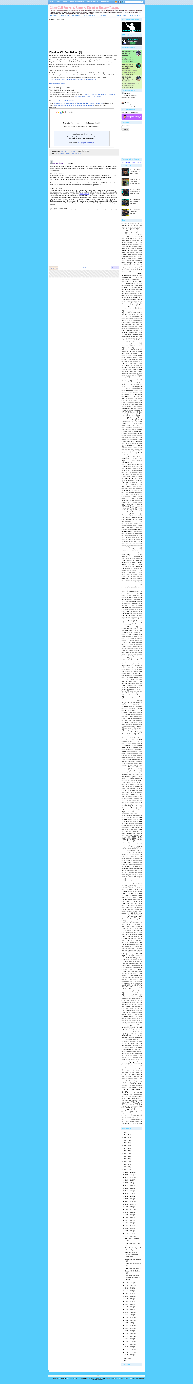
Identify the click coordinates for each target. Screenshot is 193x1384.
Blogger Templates (138, 1378)
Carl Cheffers (127, 357)
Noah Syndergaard (126, 804)
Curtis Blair (137, 410)
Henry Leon (137, 547)
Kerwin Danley (137, 664)
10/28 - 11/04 (129, 1196)
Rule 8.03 (139, 961)
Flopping (124, 508)
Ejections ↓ (104, 15)
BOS (134, 281)
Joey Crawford (137, 623)
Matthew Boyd (125, 749)
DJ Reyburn (131, 412)
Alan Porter (125, 238)
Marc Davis (136, 712)
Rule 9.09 (132, 969)
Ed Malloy (139, 470)
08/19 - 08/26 (129, 1223)
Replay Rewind (131, 848)
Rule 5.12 (132, 940)
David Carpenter (127, 435)
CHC (130, 351)
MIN (128, 702)
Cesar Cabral (127, 369)
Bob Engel (134, 307)
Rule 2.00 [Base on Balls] (133, 887)
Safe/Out (124, 989)
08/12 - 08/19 (129, 1225)
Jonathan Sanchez (134, 640)
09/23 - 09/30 (129, 1209)
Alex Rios (139, 244)
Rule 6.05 (139, 944)
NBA (123, 786)
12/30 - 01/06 (129, 1172)
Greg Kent (124, 535)
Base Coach (138, 285)
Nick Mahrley (132, 800)
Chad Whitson (129, 371)
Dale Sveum (132, 414)
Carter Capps (132, 363)
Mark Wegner (137, 728)
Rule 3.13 (135, 920)
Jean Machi (139, 589)
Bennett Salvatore (130, 293)
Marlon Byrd (127, 730)
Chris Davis (134, 381)
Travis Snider (127, 1070)
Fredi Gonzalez (134, 515)
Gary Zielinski (127, 521)
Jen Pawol (137, 599)
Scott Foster (136, 994)
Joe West (139, 621)
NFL (128, 788)
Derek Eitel (137, 447)
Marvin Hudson (127, 734)
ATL (134, 229)
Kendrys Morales (127, 663)
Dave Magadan (127, 429)
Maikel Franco (138, 704)
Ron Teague (138, 870)
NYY (126, 790)
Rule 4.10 (126, 928)
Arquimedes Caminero (127, 273)
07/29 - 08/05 (129, 1231)
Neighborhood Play (127, 792)
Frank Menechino (137, 512)
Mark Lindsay (134, 722)
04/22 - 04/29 (129, 1312)
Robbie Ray (136, 856)
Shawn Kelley (133, 1012)
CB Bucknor (131, 349)
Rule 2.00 (136, 883)
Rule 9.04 (130, 967)
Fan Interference (126, 500)
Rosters (130, 876)
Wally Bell (124, 1106)
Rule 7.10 (136, 955)
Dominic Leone (127, 460)
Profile (123, 835)
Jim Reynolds (126, 613)
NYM (140, 788)
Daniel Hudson (132, 421)
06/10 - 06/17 (129, 1293)
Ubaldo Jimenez (136, 1085)
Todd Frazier (138, 1049)
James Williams (125, 582)
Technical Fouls (126, 1032)
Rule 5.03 (138, 932)
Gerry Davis (138, 529)
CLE (125, 353)
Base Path (127, 287)
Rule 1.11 (128, 880)
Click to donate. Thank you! (130, 112)
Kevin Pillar (130, 671)
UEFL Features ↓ (90, 15)
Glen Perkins (137, 531)
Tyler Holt (138, 1081)
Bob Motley (127, 310)
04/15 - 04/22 (129, 1315)
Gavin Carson (137, 521)
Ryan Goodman (136, 977)
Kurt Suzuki (130, 679)
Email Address (126, 125)
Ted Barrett (138, 1032)
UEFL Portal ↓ (135, 15)
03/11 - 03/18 (129, 1328)
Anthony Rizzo (137, 268)
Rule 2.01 (136, 915)
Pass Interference (137, 811)
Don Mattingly (126, 462)
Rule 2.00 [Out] (136, 905)
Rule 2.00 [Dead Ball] (135, 891)
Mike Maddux (125, 771)
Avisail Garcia (125, 279)
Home (85, 267)
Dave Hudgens (138, 427)
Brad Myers (137, 314)
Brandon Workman (137, 320)
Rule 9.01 (128, 965)
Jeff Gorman (133, 593)
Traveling (124, 1066)
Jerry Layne (135, 605)
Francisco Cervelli (126, 512)
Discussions (138, 458)
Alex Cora (124, 244)
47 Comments (73, 151)
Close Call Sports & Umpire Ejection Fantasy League (84, 7)
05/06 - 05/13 (129, 1307)
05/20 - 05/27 (129, 1301)
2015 (125, 1161)
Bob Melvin (138, 309)
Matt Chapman (133, 741)
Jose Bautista (133, 646)
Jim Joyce (126, 611)
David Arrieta (138, 433)
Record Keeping (132, 846)
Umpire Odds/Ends (132, 1089)
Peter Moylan (134, 829)
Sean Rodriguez (126, 1004)
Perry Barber (130, 825)
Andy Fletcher (137, 256)
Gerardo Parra (138, 527)
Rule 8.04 (126, 963)
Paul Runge (133, 821)
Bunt (123, 349)
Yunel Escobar (135, 1121)
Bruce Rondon (125, 344)
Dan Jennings (134, 418)
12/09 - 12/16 (129, 1180)
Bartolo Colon (129, 285)
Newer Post (53, 268)
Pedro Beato (133, 823)
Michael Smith (136, 757)
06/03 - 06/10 (129, 1296)
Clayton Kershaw (127, 392)
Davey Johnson (128, 433)
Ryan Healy (124, 979)
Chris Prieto (131, 384)
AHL (137, 225)
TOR (140, 1028)
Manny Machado (137, 710)
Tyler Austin (134, 1078)
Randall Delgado (135, 843)
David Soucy (132, 443)
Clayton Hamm (138, 390)
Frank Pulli (125, 514)
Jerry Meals (125, 607)
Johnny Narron (125, 636)
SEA (132, 985)
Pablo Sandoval (128, 809)
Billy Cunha (130, 301)
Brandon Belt (135, 316)
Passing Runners (128, 813)
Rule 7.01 (139, 948)
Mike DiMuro (132, 767)
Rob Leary (126, 854)
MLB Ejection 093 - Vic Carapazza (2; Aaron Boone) (135, 171)
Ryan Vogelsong (138, 981)
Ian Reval (130, 556)
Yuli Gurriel (126, 1121)
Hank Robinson (125, 543)
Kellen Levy (133, 660)
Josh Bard (125, 650)
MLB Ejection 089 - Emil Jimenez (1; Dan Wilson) (135, 201)
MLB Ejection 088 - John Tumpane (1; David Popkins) (135, 191)
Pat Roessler (125, 817)
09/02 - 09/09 (129, 1217)
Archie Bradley (135, 271)
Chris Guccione (130, 383)
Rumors (124, 973)
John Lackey (134, 630)
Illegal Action (125, 558)
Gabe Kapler (125, 517)
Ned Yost (135, 790)
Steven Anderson (131, 1022)
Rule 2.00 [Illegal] (131, 897)
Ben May (139, 291)
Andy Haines (138, 258)
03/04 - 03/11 (129, 1331)
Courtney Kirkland (127, 406)
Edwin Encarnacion (137, 476)
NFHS (123, 788)
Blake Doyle (126, 303)
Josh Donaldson (135, 650)
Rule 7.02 (127, 950)
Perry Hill (138, 825)
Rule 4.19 (137, 930)
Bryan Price (135, 344)
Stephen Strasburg (131, 1018)
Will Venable (125, 1112)
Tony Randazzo (134, 1063)
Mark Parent (126, 726)
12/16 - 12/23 (129, 1177)
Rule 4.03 (124, 924)
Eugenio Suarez (131, 496)
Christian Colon (125, 388)
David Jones (135, 437)
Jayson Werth (131, 589)
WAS (136, 1104)
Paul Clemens (133, 817)
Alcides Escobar (126, 242)
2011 (125, 1358)
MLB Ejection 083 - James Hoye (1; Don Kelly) (135, 211)
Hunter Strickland (127, 552)
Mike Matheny (134, 771)
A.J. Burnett (124, 223)
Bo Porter (133, 305)
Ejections (68, 153)
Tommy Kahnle (125, 1059)
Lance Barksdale (127, 685)
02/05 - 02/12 (129, 1341)
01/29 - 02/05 (129, 1344)
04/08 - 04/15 (129, 1317)
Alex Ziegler (131, 248)
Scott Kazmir (134, 996)
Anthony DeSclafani (126, 266)
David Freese (136, 435)
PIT (141, 808)
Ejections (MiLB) (127, 480)
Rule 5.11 (124, 940)
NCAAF (137, 786)
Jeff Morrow (129, 597)
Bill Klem (132, 297)
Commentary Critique (133, 402)
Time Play (139, 1047)
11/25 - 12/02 (129, 1185)
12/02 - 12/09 (129, 1183)
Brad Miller (128, 314)
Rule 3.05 (126, 919)
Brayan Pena (126, 322)
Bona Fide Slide (137, 311)
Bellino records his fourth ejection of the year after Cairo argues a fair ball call (78, 103)
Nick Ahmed (130, 796)
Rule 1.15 (135, 882)
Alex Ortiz (132, 244)
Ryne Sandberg (137, 983)
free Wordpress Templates (125, 1378)
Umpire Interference (129, 1087)
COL (131, 353)
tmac (140, 1123)
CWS (136, 353)
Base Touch (138, 287)
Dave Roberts (138, 431)
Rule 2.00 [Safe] (126, 911)
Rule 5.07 (130, 936)
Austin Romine (136, 277)
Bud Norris (137, 347)
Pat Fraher (139, 813)
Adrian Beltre (131, 234)
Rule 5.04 (124, 934)
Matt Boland (132, 739)
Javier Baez (130, 587)
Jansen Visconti (134, 582)
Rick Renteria (132, 851)
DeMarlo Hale (131, 445)
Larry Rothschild (131, 689)
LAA (140, 681)
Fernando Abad (136, 502)
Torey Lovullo (125, 1065)
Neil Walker (137, 792)
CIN (140, 351)
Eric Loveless (125, 494)
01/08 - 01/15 (129, 1352)
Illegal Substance (127, 560)
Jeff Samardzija (128, 599)
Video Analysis (136, 1102)
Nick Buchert (125, 798)
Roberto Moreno (137, 858)
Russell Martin (132, 973)
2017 (125, 1156)
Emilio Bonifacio (132, 486)
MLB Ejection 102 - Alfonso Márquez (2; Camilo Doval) (127, 79)
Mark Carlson (132, 718)
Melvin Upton (130, 753)
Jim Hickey (139, 609)
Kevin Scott (138, 671)
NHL (134, 788)
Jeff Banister (133, 591)
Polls (137, 833)
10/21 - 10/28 (129, 1199)
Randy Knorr (125, 845)
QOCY (134, 839)
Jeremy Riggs (135, 603)
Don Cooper (136, 460)
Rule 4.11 (134, 928)
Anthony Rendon (126, 268)
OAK (125, 806)
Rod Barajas (137, 864)
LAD (126, 683)
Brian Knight (132, 334)
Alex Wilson (134, 246)
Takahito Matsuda (132, 1029)
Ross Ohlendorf (132, 874)
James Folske (136, 576)
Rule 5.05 (133, 934)
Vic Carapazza (133, 1100)
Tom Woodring (134, 1057)
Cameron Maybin (137, 355)
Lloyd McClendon (136, 695)
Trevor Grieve (125, 1074)
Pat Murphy (136, 815)
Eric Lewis (137, 492)
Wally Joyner (134, 1106)
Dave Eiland (129, 427)
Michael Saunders (126, 757)
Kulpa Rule (138, 677)
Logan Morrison (128, 697)
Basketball (139, 289)
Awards (133, 279)
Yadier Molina (136, 1113)
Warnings (131, 1108)
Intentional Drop (126, 566)
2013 (125, 1167)
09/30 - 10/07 (129, 1207)
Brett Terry (139, 328)
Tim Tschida (133, 1045)
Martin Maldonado (137, 730)
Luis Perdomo (134, 698)
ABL (131, 225)
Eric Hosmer (129, 492)
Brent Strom (136, 324)
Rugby (127, 878)
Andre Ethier (139, 252)
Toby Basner (127, 1049)
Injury (126, 562)
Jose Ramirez (131, 648)
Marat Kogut (127, 712)
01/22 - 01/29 (129, 1347)
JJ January (135, 568)
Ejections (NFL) (134, 482)
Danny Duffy (132, 423)
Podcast (129, 833)
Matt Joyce (137, 743)
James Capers (126, 576)
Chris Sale (139, 384)
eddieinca (127, 93)
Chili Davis (133, 377)
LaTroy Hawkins (135, 683)
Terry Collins (129, 1034)
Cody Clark (137, 398)
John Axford (134, 624)
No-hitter (136, 802)
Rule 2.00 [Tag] (126, 915)
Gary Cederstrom (127, 519)
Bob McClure (130, 308)
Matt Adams (131, 735)
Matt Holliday (129, 743)
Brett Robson (132, 328)
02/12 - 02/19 (129, 1339)
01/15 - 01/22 (129, 1349)
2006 (125, 1361)
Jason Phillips (133, 586)
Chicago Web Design (112, 1378)
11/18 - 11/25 (129, 1188)
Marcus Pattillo (126, 714)
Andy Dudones (127, 256)
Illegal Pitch (135, 558)
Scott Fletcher (127, 994)
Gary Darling (138, 519)
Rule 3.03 (139, 917)
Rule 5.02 (130, 932)
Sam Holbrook (137, 991)
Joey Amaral (128, 623)
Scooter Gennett (128, 992)
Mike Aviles (134, 763)
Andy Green (127, 258)
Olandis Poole (126, 808)
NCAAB (130, 786)
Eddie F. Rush (136, 472)
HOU (137, 539)
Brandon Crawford (126, 318)
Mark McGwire (129, 724)
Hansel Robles (136, 543)
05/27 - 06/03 (129, 1299)
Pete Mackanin (125, 827)
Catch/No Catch (126, 367)
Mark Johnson (136, 720)
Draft (123, 468)
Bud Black (127, 348)
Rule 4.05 (139, 924)
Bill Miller (139, 297)
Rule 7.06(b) (130, 954)
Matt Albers (139, 735)
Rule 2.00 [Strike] (133, 913)
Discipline (130, 458)
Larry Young (133, 691)
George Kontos (132, 525)
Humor (138, 550)
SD (125, 985)
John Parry (131, 632)
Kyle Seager (133, 681)
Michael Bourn (138, 753)
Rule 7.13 (133, 958)
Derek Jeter (124, 449)
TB (122, 1028)
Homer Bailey (132, 550)
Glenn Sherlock (125, 533)
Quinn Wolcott (126, 841)
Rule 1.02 (134, 878)
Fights (126, 506)
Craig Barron (137, 406)
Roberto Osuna (138, 860)
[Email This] (81, 151)
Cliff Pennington (125, 394)
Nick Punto (129, 802)
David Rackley (131, 441)
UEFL (79, 153)
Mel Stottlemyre (133, 751)
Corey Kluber (125, 404)
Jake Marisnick (132, 572)
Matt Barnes (134, 737)
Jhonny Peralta (130, 609)
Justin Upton (132, 656)
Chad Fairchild (137, 369)
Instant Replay (137, 562)
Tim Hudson (132, 1041)
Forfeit (140, 508)
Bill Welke (136, 299)
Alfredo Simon (133, 250)
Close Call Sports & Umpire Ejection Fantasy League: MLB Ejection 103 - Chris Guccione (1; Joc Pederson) (129, 97)
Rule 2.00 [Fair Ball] (130, 893)
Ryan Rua (129, 981)
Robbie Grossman (126, 856)
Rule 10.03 (128, 883)
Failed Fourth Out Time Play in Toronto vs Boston (135, 181)
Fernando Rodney (126, 504)
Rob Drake (138, 852)
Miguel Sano (125, 763)
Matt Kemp (125, 745)
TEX (127, 1028)
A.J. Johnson (133, 223)
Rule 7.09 (127, 955)
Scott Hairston (125, 996)
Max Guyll (134, 749)
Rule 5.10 (136, 938)
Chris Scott (126, 386)
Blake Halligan (135, 303)
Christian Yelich (135, 388)
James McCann (126, 580)
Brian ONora (131, 336)
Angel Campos (127, 262)
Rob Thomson (136, 854)
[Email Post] (78, 151)
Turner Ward (136, 1076)
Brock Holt (131, 340)
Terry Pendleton (134, 1035)
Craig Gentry (137, 408)
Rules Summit (135, 971)
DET (123, 412)
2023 (125, 1140)
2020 (125, 1148)
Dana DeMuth (130, 420)
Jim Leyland (136, 611)
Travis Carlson (132, 1066)
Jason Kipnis (125, 586)
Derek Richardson (135, 449)
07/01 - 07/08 (129, 1285)
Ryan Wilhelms (126, 983)
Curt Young (129, 410)
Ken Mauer (139, 661)
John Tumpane (133, 634)
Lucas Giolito (126, 698)
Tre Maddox (136, 1070)
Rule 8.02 (130, 961)
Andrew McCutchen (137, 254)
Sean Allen (137, 1000)
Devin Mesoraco (132, 455)
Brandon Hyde (126, 320)
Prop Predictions (134, 835)
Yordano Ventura (137, 1119)
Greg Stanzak (132, 535)
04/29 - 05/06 (129, 1309)
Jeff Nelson (138, 597)
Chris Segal (135, 386)
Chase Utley (131, 375)
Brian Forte (138, 330)
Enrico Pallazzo (136, 488)
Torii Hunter (136, 1065)
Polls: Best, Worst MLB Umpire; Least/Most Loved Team (132, 1254)
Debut (140, 445)
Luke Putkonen (131, 700)
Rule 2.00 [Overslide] (127, 907)
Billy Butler (124, 301)
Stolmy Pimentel (132, 1024)
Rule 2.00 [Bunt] (127, 889)
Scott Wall (130, 1000)
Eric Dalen (135, 490)
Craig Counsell (126, 408)
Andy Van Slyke (136, 260)
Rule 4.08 (132, 926)
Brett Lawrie (134, 326)
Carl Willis (134, 357)
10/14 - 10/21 (129, 1201)
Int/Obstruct (132, 564)
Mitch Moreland (132, 782)
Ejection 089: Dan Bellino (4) (133, 1268)
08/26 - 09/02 (129, 1220)
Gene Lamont (133, 523)
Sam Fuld (128, 991)
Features (137, 500)
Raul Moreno (134, 845)
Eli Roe (134, 484)
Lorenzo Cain (138, 697)
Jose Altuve (125, 646)
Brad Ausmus (137, 312)
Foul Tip (126, 510)
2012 (125, 1169)
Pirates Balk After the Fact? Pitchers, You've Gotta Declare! (127, 66)
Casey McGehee (134, 365)
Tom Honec (124, 1055)
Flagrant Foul (135, 506)
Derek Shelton (126, 451)
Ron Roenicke (128, 870)
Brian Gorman (128, 332)
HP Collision (125, 541)
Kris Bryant (129, 677)
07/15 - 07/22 (129, 1236)
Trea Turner (125, 1072)
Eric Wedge (134, 494)
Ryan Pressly (133, 979)
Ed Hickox (130, 470)
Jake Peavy (130, 574)
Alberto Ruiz (135, 240)
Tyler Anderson (125, 1078)
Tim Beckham (138, 1039)
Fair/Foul (74, 153)
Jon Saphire (130, 638)
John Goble (133, 628)
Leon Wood (131, 693)
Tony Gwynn (139, 1061)
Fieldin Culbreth (137, 504)
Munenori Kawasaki (134, 784)
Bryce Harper (125, 345)
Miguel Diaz (127, 761)
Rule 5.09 (127, 938)
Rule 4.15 (129, 930)
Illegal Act (137, 556)
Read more (130, 61)
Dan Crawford (133, 416)
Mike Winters (135, 778)
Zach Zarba (125, 1123)
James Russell (136, 580)
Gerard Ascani (129, 527)
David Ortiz (125, 439)
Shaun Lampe (125, 1012)
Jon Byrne (134, 636)
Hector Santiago (126, 547)
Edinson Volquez (126, 474)
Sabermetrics (134, 987)
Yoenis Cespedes (137, 1117)
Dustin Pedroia (132, 468)
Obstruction (135, 806)
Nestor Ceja (125, 794)
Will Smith (138, 1110)
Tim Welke (130, 1047)
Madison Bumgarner (128, 704)
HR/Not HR (135, 541)
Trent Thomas (135, 1072)
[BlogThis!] (83, 151)
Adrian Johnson (134, 237)
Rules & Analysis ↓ (119, 15)
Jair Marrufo (133, 570)
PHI (134, 808)
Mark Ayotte (133, 716)
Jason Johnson (136, 584)
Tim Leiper (139, 1041)
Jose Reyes (139, 648)
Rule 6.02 (132, 942)
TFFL (133, 1028)
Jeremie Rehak (134, 601)
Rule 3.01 (131, 917)
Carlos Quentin (132, 361)
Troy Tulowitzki (126, 1076)
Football (132, 508)
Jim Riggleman (136, 613)
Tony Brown (130, 1061)
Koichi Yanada (133, 675)
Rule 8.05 (133, 963)
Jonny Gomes (125, 642)
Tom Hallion (135, 1053)
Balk (140, 281)
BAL (128, 281)
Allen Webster (130, 252)
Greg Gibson (135, 533)
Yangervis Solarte (126, 1115)
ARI (129, 229)
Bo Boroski (124, 305)
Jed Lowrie (125, 591)
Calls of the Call (126, 355)
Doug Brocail (127, 464)
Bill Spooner (127, 299)
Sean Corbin (136, 1002)
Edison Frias (136, 474)
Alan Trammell (136, 238)
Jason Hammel (125, 584)
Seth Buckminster (137, 1006)
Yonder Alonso (126, 1119)
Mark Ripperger (137, 726)
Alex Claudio (136, 242)
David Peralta (133, 439)
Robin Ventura (127, 862)
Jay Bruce (124, 589)
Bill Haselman (137, 295)
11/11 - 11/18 (129, 1191)
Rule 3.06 (134, 919)
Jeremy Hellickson (126, 603)
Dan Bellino (60, 153)
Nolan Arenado (137, 804)
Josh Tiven (134, 652)
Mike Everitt (135, 769)
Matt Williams (133, 747)
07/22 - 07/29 (129, 1233)
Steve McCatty (132, 1020)
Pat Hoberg (126, 815)
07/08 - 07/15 (129, 1282)
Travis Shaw (138, 1069)
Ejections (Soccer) (126, 484)
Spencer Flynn (138, 1014)
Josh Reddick (125, 652)
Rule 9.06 (124, 969)
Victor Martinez (125, 1102)
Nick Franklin (133, 798)
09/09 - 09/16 (129, 1215)
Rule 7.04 (124, 952)
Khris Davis (134, 673)
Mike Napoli (135, 774)
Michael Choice (126, 755)
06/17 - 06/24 (129, 1291)
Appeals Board (129, 270)
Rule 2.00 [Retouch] (133, 909)
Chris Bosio (128, 379)
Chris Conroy (125, 381)
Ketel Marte (127, 665)
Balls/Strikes (129, 283)
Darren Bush (132, 425)
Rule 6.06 (126, 946)
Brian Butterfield (127, 330)
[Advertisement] (84, 35)
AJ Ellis (127, 227)
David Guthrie (125, 437)
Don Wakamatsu (138, 462)
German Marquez (127, 529)
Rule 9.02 (137, 965)
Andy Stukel (126, 260)
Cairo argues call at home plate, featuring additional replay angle (74, 105)
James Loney (136, 578)
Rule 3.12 (128, 920)
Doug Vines (137, 466)
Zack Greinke (133, 1123)
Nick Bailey (137, 796)
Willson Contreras (136, 1112)
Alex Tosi (125, 246)
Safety (133, 989)
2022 (125, 1143)
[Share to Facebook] (88, 151)
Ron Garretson (128, 868)
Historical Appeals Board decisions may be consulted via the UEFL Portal (73, 79)
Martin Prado (126, 732)
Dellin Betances (128, 447)
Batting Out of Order (129, 291)
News (133, 794)
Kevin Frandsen (133, 667)
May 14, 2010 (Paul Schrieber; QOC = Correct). (100, 94)
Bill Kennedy (125, 297)
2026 (125, 1132)
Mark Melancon (138, 724)
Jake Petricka (138, 574)
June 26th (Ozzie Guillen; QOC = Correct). (87, 96)
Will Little (129, 1110)
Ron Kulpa (138, 868)
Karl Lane (124, 660)
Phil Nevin (132, 831)
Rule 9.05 (137, 967)
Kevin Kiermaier (133, 669)
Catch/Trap (139, 367)
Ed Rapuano (127, 472)
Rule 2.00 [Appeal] (127, 886)
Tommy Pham (134, 1059)
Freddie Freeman (135, 514)
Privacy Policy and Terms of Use (97, 1376)
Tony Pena (125, 1063)
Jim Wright (133, 615)
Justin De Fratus (132, 654)
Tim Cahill (125, 1041)
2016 (125, 1159)
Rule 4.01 (137, 922)
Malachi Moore (128, 706)
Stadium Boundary (129, 1016)
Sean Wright (125, 1006)
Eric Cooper (125, 490)
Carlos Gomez (132, 359)
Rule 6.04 (130, 944)
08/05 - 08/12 (129, 1228)
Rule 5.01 (124, 932)
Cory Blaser (134, 404)
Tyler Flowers (130, 1081)
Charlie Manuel (133, 373)
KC (128, 658)
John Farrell (130, 627)
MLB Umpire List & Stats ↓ (70, 15)
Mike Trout (126, 778)
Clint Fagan (135, 394)
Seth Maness (129, 1008)
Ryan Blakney (134, 975)
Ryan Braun (125, 977)
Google (97, 1378)
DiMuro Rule (132, 456)
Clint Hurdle (125, 396)
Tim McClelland (129, 1043)
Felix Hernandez (125, 502)
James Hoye (125, 578)
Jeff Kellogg (132, 595)
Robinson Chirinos (127, 864)
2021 (125, 1145)
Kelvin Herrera (130, 661)
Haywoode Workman (126, 545)
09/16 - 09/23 (129, 1212)
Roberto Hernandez (126, 858)
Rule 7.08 (139, 954)
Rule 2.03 (124, 917)
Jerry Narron (134, 607)
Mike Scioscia (137, 777)
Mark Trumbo (127, 728)
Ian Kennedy (135, 554)
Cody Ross (124, 400)
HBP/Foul (130, 539)
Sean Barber (125, 1002)
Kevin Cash (136, 665)
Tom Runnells (133, 1055)
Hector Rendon (136, 545)
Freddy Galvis (125, 515)
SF (138, 985)
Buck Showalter (137, 346)
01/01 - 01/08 (129, 1355)
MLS (140, 702)
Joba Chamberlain (132, 617)
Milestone (132, 780)
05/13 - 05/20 (129, 1304)
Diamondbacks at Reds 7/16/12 (64, 101)
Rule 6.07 (134, 946)
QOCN (134, 837)
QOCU (124, 839)
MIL (123, 702)
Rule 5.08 (139, 936)
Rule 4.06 (125, 926)
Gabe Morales (135, 517)
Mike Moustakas (127, 772)
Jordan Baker (135, 642)
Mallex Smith (132, 708)
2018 (125, 1153)
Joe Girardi (133, 619)
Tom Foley (126, 1053)
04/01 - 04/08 (129, 1320)
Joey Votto (126, 624)
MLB (133, 702)
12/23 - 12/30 (129, 1174)
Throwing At (138, 1037)
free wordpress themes (98, 1379)
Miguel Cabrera (137, 759)
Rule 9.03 (124, 967)
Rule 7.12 (124, 957)
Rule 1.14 (128, 882)
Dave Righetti (127, 431)
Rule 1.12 (135, 880)
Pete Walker (135, 827)
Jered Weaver (125, 601)
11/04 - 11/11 (129, 1193)
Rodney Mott (125, 866)
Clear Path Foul (136, 392)
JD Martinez (127, 568)
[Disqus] (84, 185)
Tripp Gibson (135, 1074)
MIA (138, 701)
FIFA (129, 498)
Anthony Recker (136, 266)
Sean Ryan (137, 1004)
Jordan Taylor (125, 644)
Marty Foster (135, 732)
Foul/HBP (135, 510)
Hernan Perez (125, 549)
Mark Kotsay (125, 722)
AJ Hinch (134, 227)
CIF (136, 351)
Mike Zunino (124, 780)
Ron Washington (129, 872)
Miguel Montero (136, 761)
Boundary (127, 312)
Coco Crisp (130, 398)
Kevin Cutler (124, 667)
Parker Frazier (127, 811)
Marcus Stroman (136, 714)
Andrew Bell (126, 254)
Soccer (130, 1014)
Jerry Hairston (125, 605)
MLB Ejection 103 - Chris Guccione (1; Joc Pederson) (128, 53)
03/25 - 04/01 (129, 1323)
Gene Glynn (124, 523)
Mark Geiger (128, 720)
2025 (125, 1135)
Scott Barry (138, 993)
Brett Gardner (125, 326)
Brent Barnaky (126, 324)
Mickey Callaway (126, 759)
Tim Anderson (128, 1039)
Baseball (127, 289)
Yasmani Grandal (126, 1117)
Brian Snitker (131, 338)
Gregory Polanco (132, 537)
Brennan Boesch (136, 322)
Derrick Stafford (129, 453)
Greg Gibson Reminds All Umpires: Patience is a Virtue (132, 1277)
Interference (138, 566)
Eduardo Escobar (126, 476)
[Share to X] (86, 151)
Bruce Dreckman (134, 342)
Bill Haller (130, 295)
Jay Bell (138, 587)
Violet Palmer (129, 1104)
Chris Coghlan (136, 379)
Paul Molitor (132, 819)
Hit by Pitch (135, 549)
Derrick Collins (137, 451)
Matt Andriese (126, 737)
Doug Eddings (137, 464)
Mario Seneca (125, 716)
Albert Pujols (125, 240)
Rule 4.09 (139, 926)
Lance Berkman (132, 687)
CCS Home (53, 15)
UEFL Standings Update (57, 83)
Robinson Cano (138, 862)
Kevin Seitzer (126, 673)
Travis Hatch (130, 1069)
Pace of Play (138, 810)
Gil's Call (127, 531)
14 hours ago (125, 100)
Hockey (124, 550)
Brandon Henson (136, 318)
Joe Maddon (129, 621)
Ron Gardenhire (137, 866)
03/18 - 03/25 (129, 1325)
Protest (124, 837)
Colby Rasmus (133, 400)
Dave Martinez (137, 429)
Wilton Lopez (127, 1113)
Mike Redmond (126, 777)
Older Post (115, 268)
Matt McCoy (134, 745)
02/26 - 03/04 (129, 1333)
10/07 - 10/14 (129, 1204)
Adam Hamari (131, 233)
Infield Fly (139, 560)
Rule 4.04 (131, 924)
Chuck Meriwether (127, 390)
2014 (125, 1164)
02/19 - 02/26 (129, 1336)
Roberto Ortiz (127, 860)
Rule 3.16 (128, 922)
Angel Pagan (135, 264)
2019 (125, 1151)
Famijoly (126, 102)
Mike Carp (133, 765)
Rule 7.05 (133, 952)
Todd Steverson (127, 1051)
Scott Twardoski (132, 998)
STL (123, 987)
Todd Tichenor (137, 1051)
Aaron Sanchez (132, 231)
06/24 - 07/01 (129, 1288)
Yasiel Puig (136, 1115)
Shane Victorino (136, 1010)
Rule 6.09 (130, 948)
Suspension (136, 1026)
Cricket (123, 410)
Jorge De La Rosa (135, 644)
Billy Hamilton (138, 301)
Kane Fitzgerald (136, 658)
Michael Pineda (136, 755)
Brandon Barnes (125, 316)
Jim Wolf (124, 615)
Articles (139, 274)
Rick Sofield (129, 852)
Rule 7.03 (136, 950)
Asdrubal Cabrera (131, 275)
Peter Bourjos (125, 829)
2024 (125, 1137)
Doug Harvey (128, 466)
